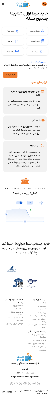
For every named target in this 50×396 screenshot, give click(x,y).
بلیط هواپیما (35, 31)
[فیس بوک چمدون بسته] (16, 383)
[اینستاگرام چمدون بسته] (25, 383)
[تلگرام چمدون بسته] (29, 383)
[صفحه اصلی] (23, 4)
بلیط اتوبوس (35, 41)
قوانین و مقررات (39, 340)
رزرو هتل (10, 41)
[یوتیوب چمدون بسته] (38, 383)
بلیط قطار (10, 31)
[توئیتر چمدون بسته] (34, 383)
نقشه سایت (18, 309)
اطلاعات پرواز (18, 305)
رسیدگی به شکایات (38, 347)
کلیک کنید (11, 75)
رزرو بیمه (10, 51)
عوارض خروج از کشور (15, 323)
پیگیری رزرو (41, 350)
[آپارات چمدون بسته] (11, 383)
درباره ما (43, 303)
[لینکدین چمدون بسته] (20, 383)
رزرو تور (35, 51)
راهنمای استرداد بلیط (38, 316)
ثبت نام (43, 309)
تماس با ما (42, 306)
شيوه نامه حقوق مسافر (37, 343)
